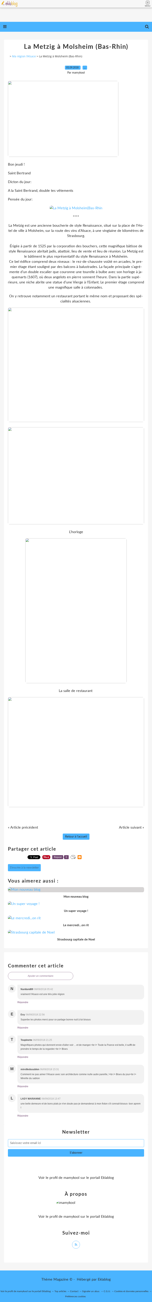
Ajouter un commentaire (40, 976)
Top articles (60, 1291)
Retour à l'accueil (76, 836)
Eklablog (104, 1279)
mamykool (71, 1178)
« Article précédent (23, 827)
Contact (74, 1291)
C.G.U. (107, 1291)
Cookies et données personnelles (131, 1291)
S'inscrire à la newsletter (24, 867)
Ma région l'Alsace (24, 56)
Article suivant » (131, 827)
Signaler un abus (91, 1291)
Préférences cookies (75, 1296)
